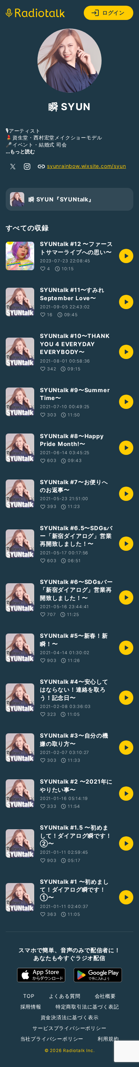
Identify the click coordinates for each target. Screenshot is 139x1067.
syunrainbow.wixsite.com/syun (86, 166)
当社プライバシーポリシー (52, 1039)
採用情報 (30, 1007)
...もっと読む (20, 151)
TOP (28, 996)
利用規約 (108, 1039)
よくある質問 (65, 996)
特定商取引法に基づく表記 (87, 1007)
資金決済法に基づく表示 (70, 1017)
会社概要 (105, 996)
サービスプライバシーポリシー (69, 1028)
